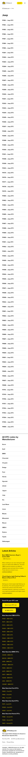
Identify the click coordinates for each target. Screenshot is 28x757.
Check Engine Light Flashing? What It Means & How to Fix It (14, 577)
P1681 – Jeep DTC (7, 311)
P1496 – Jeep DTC (8, 265)
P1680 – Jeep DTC (8, 306)
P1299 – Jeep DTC (8, 136)
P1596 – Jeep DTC (8, 283)
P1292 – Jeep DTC (8, 103)
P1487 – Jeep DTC (8, 223)
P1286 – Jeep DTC (8, 75)
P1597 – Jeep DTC (8, 288)
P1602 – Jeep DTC (8, 302)
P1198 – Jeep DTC (7, 43)
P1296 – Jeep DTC (8, 122)
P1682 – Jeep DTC (8, 316)
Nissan (4, 523)
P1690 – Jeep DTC (8, 353)
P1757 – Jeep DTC (8, 403)
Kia (3, 500)
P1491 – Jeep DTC (7, 242)
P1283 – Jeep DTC (8, 62)
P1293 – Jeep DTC (8, 108)
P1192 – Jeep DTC (7, 20)
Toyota (4, 536)
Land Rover (5, 504)
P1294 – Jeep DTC (8, 112)
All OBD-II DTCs (9, 610)
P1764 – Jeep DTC (8, 417)
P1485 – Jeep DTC (8, 214)
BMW (4, 453)
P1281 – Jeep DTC (7, 52)
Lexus (4, 509)
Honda (4, 476)
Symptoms (5, 580)
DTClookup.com (12, 730)
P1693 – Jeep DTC (8, 362)
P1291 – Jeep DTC (7, 99)
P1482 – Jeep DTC (8, 200)
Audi (3, 449)
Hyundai (4, 481)
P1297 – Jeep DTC (8, 126)
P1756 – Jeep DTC (8, 399)
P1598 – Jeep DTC (8, 293)
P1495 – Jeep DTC (8, 260)
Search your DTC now (11, 605)
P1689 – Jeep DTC (8, 348)
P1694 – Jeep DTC (8, 366)
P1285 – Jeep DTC (8, 71)
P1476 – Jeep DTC (8, 177)
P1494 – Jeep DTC (8, 256)
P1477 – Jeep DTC (8, 182)
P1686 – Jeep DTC (8, 334)
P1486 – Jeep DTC (8, 219)
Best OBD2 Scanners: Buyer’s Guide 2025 (11, 555)
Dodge (4, 467)
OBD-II (4, 527)
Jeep (3, 495)
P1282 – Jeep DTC (8, 57)
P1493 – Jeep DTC (8, 251)
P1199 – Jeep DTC (7, 48)
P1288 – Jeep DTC (8, 85)
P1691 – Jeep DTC (7, 357)
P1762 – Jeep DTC (8, 408)
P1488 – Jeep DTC (8, 228)
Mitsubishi (5, 518)
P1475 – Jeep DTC (8, 172)
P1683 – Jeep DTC (8, 320)
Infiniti (4, 486)
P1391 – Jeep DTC (7, 154)
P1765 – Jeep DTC (8, 422)
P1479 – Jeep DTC (8, 191)
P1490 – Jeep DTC (8, 237)
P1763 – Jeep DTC (8, 413)
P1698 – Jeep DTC (8, 385)
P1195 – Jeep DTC (7, 29)
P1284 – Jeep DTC (8, 66)
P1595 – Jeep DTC (8, 279)
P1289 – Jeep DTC (8, 89)
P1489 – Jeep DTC (8, 233)
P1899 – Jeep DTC (8, 426)
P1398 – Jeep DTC (8, 159)
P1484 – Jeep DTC (8, 209)
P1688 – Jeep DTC (8, 343)
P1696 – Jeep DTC (8, 376)
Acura (4, 444)
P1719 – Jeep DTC (7, 390)
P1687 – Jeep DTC (8, 339)
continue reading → (7, 571)
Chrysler (5, 463)
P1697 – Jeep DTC (8, 380)
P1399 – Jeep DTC (8, 163)
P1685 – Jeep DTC (8, 329)
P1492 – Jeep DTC (8, 246)
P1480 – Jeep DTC (8, 196)
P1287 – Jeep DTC (8, 80)
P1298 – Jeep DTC (8, 131)
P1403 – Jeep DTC (8, 168)
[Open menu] (25, 3)
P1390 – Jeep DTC (8, 149)
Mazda (4, 513)
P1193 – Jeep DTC (7, 25)
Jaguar (4, 490)
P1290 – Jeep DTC (8, 94)
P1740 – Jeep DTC (8, 394)
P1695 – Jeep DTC (8, 371)
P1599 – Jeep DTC (8, 297)
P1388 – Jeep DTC (8, 140)
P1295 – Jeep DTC (8, 117)
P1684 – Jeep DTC (8, 325)
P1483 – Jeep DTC (8, 205)
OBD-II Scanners (7, 558)
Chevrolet (5, 458)
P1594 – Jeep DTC (8, 274)
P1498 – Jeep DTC (8, 269)
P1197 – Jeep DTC (7, 39)
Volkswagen (6, 541)
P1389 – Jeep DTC (8, 145)
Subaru (4, 532)
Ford (3, 472)
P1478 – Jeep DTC (8, 186)
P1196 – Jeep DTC (7, 34)
